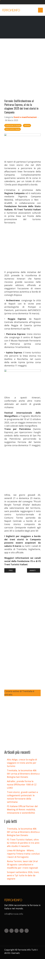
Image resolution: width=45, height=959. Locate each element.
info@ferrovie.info (13, 913)
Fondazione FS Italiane (13, 125)
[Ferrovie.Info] (11, 10)
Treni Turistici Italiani (12, 129)
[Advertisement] (22, 69)
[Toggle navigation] (40, 10)
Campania (27, 125)
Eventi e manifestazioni (25, 117)
